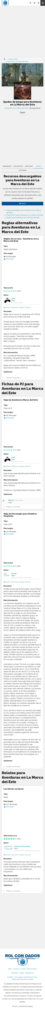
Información (7, 166)
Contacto (10, 977)
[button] (42, 3)
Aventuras (29, 166)
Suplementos (18, 166)
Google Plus (29, 973)
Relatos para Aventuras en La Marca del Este (22, 217)
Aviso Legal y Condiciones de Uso (25, 977)
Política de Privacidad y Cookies (22, 979)
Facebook (15, 973)
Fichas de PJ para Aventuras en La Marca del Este (24, 215)
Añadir (23, 203)
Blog (9, 969)
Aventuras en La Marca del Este (17, 61)
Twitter (21, 973)
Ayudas (38, 166)
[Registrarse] (38, 3)
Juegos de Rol (13, 59)
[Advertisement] (22, 33)
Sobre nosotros (32, 969)
